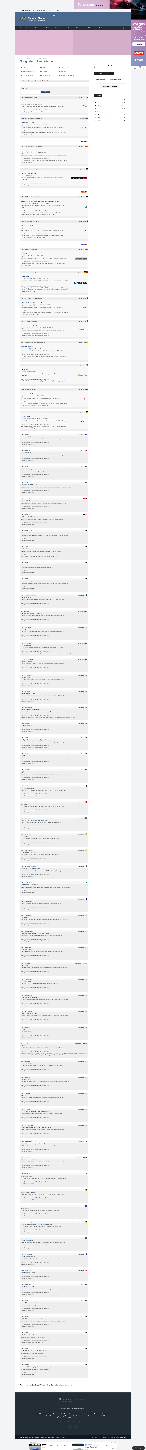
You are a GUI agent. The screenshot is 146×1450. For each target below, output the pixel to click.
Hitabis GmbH (25, 965)
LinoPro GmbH (25, 276)
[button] (123, 28)
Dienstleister (23, 81)
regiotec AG (24, 150)
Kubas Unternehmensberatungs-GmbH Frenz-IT (33, 1143)
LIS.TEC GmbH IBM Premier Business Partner (32, 485)
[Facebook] (122, 10)
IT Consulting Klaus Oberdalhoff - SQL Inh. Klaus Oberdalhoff (36, 1224)
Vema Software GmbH (26, 949)
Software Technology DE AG (28, 677)
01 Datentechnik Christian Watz (28, 517)
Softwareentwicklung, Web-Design (37, 81)
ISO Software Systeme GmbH (28, 788)
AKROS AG (24, 1045)
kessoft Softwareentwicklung (28, 1256)
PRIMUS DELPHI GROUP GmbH (29, 885)
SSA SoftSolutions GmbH (27, 225)
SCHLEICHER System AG (27, 122)
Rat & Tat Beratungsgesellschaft (29, 997)
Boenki (23, 1029)
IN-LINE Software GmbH (27, 1287)
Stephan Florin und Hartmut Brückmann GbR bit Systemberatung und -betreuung (40, 201)
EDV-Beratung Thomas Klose (28, 1335)
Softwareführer (65, 68)
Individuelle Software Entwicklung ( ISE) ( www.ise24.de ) (35, 933)
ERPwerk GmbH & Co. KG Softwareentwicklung (32, 302)
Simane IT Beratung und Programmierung (31, 613)
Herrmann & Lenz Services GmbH (29, 173)
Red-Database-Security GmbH (28, 852)
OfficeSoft (23, 1095)
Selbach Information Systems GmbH (30, 709)
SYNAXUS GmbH (25, 416)
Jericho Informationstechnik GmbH (29, 1303)
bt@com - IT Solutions (26, 661)
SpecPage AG (24, 369)
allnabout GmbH (25, 533)
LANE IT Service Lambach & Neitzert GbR (31, 1319)
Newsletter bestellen (110, 87)
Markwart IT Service (26, 1079)
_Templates (28, 58)
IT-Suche (44, 71)
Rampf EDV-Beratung (26, 581)
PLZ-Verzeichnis (46, 68)
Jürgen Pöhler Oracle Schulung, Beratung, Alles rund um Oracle (36, 1127)
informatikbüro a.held (26, 597)
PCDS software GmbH (26, 1063)
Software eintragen (28, 71)
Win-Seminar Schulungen (27, 437)
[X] (125, 10)
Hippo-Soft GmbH (25, 501)
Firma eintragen (46, 75)
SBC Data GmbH (25, 253)
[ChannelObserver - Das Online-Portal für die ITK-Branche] (34, 19)
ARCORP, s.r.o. (25, 1208)
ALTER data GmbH (26, 756)
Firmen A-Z (64, 71)
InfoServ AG (24, 772)
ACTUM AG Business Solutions (29, 1160)
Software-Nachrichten (67, 75)
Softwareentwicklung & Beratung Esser (30, 565)
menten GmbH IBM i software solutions (30, 868)
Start (21, 58)
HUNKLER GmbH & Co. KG (28, 1192)
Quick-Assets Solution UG (27, 346)
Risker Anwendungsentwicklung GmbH (30, 325)
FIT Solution (24, 629)
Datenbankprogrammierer (53, 81)
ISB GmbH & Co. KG (26, 453)
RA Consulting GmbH (26, 1176)
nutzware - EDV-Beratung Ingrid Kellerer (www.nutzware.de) (36, 1367)
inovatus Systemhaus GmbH (28, 693)
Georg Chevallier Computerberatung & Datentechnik (34, 820)
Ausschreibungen (27, 75)
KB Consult (24, 917)
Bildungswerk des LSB (26, 725)
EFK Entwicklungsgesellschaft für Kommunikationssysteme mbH (36, 1111)
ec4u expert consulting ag (27, 469)
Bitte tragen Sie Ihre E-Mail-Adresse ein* (109, 79)
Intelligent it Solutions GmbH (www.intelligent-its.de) (33, 740)
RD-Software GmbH (26, 645)
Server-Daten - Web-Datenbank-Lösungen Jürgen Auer (34, 102)
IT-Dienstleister (27, 68)
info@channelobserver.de (79, 1422)
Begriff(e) (24, 88)
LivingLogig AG (25, 836)
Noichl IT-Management (26, 981)
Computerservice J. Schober (28, 1272)
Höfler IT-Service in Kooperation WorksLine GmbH (33, 1351)
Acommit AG (24, 804)
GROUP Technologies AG (27, 901)
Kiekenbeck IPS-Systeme (27, 1240)
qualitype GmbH (25, 549)
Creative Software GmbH (27, 393)
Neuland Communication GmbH (29, 1013)
